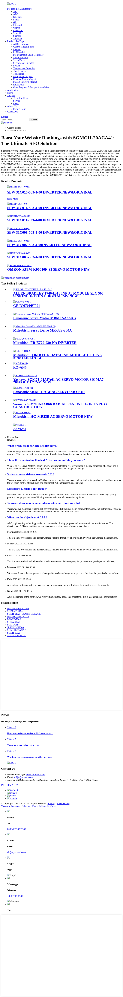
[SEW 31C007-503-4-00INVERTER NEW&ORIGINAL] (18, 241)
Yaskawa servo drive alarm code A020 (30, 474)
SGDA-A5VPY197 (16, 635)
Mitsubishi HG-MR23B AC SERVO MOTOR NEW (53, 416)
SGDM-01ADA (15, 611)
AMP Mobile (63, 803)
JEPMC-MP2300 (15, 627)
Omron (16, 27)
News (10, 92)
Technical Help (20, 98)
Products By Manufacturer (19, 9)
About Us (11, 106)
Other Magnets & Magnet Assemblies (31, 87)
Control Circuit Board (23, 46)
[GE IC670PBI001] (22, 301)
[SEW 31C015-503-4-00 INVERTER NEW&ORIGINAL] (18, 186)
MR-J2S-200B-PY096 (18, 608)
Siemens (17, 36)
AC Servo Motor (21, 44)
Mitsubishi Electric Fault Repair (26, 488)
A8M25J (19, 429)
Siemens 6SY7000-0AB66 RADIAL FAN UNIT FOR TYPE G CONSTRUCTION (60, 405)
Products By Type (15, 41)
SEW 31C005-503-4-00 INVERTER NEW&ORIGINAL (49, 257)
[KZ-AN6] (20, 363)
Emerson (17, 17)
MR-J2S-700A (14, 619)
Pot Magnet (18, 84)
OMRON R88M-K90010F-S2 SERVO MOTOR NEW (48, 269)
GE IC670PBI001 (26, 306)
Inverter (17, 49)
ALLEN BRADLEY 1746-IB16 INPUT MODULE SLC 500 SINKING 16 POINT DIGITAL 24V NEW (58, 294)
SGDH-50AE (13, 632)
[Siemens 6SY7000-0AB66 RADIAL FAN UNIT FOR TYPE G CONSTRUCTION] (24, 400)
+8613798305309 (15, 896)
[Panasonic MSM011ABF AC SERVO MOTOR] (23, 388)
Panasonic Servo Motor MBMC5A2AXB (44, 318)
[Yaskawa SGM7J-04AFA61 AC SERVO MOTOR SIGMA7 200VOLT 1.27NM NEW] (25, 375)
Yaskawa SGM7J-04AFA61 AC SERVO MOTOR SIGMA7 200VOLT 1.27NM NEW (58, 381)
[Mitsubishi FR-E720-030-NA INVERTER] (24, 338)
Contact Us (12, 111)
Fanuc (16, 19)
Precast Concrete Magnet (25, 82)
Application (12, 90)
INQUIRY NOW (9, 785)
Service (16, 101)
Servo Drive (19, 60)
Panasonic (18, 30)
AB (15, 11)
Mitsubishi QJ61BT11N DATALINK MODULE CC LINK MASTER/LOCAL (57, 356)
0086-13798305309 (35, 774)
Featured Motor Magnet (24, 79)
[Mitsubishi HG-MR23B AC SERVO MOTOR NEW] (22, 412)
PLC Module (19, 52)
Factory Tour (19, 109)
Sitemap (51, 803)
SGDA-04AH (14, 622)
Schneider (18, 33)
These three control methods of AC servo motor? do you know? (46, 460)
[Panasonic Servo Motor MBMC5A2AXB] (36, 314)
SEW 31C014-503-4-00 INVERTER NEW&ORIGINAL (49, 208)
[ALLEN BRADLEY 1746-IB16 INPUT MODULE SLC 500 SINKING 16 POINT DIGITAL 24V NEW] (32, 289)
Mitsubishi (18, 25)
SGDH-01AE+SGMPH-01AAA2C (24, 614)
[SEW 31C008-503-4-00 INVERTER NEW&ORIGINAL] (18, 228)
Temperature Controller (24, 68)
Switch (16, 65)
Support (11, 95)
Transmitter (18, 73)
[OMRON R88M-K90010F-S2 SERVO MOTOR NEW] (19, 265)
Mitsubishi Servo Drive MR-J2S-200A (42, 330)
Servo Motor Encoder (23, 63)
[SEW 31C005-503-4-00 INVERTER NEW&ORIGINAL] (18, 253)
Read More (12, 198)
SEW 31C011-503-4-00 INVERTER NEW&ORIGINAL (49, 220)
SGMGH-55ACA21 (17, 630)
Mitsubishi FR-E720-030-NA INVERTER (44, 343)
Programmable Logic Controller (28, 55)
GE (14, 22)
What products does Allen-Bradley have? (32, 445)
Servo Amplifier (20, 57)
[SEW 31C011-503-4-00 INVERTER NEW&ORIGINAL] (18, 216)
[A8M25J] (20, 425)
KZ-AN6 (20, 367)
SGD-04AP (12, 624)
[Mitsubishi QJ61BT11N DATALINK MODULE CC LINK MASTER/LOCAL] (22, 351)
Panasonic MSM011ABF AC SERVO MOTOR (49, 392)
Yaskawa (17, 38)
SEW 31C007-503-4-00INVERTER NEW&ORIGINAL (49, 245)
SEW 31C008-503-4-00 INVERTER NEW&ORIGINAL (49, 232)
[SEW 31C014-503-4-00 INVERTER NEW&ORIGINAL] (17, 204)
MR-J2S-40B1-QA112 (18, 616)
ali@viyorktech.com (23, 777)
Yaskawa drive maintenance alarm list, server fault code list (43, 503)
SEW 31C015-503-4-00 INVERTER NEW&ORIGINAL (49, 192)
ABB (15, 14)
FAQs (16, 103)
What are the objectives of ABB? (27, 517)
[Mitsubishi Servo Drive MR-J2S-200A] (34, 326)
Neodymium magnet (23, 76)
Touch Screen (19, 71)
